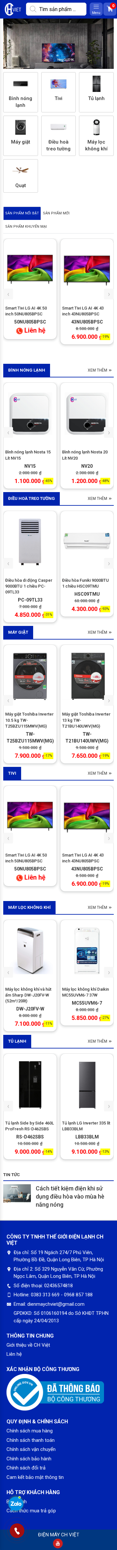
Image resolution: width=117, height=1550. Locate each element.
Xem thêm (98, 370)
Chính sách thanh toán (30, 1440)
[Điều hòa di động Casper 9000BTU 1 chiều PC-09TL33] (30, 542)
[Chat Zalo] (15, 1504)
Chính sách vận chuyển (31, 1449)
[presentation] (8, 294)
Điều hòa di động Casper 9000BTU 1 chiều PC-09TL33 (28, 586)
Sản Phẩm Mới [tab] (56, 213)
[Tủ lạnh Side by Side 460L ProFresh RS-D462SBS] (30, 1084)
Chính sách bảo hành (28, 1459)
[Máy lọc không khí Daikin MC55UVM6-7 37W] (87, 950)
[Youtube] (58, 1543)
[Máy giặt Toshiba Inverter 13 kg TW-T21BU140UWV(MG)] (87, 675)
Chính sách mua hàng (29, 1431)
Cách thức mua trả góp (31, 1511)
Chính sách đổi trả (26, 1468)
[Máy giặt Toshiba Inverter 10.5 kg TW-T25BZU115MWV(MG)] (30, 675)
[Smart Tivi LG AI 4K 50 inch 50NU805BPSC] (30, 269)
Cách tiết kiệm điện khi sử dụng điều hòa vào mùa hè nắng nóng (70, 1196)
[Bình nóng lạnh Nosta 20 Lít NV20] (87, 413)
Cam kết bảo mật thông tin (35, 1477)
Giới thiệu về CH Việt (28, 1345)
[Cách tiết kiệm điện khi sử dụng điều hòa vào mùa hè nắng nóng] (17, 1193)
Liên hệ (14, 1354)
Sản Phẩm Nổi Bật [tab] (22, 213)
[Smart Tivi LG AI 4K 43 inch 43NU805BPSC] (87, 269)
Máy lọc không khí (29, 907)
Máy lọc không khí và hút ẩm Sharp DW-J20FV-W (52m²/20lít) (28, 995)
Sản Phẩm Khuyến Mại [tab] (26, 226)
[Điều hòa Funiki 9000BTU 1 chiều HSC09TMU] (87, 542)
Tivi (12, 773)
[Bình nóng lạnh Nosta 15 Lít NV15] (30, 413)
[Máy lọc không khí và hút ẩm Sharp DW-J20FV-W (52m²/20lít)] (30, 950)
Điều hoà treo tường (31, 498)
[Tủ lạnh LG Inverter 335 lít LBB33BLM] (87, 1084)
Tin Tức (11, 1174)
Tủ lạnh (17, 1041)
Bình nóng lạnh (26, 370)
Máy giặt (18, 632)
